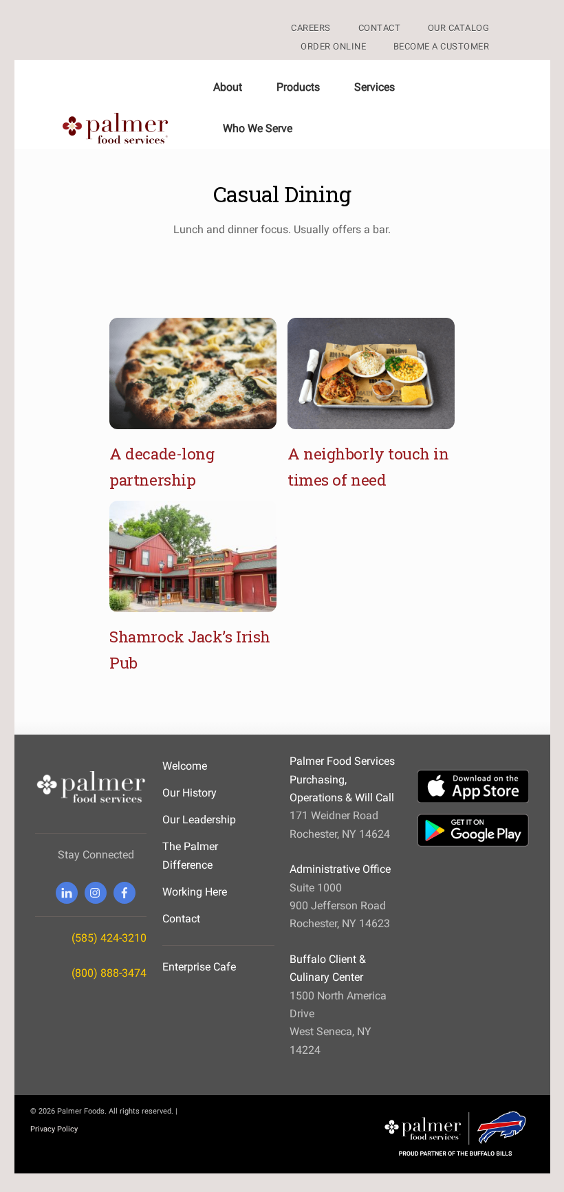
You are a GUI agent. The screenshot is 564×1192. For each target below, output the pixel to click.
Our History (189, 792)
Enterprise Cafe (199, 966)
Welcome (184, 765)
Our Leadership (199, 819)
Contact (181, 918)
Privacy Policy (54, 1129)
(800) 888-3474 (109, 972)
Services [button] (374, 87)
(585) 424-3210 (109, 937)
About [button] (227, 87)
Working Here (194, 891)
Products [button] (298, 87)
